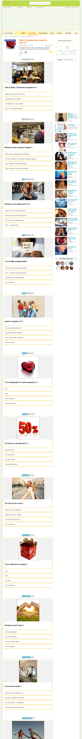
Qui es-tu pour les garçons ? (72, 144)
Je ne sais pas (9, 282)
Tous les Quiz (8, 33)
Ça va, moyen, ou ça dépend (14, 702)
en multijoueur (39, 7)
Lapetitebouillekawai (72, 127)
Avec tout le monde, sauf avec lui (16, 215)
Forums (59, 33)
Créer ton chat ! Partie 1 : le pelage (72, 173)
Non (6, 394)
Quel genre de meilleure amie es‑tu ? (72, 135)
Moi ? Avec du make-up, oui (14, 693)
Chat (76, 33)
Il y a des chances (11, 637)
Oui (6, 389)
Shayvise (50, 45)
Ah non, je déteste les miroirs (14, 698)
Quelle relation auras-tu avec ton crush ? (72, 210)
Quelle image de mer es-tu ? (73, 200)
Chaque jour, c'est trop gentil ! (14, 277)
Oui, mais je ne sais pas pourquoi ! (16, 268)
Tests (32, 33)
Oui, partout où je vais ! (12, 519)
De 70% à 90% (10, 459)
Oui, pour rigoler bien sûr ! (13, 328)
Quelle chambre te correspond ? (73, 219)
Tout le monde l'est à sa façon (14, 707)
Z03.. (69, 138)
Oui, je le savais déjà (12, 641)
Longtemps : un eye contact (14, 104)
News (23, 33)
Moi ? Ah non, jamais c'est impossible (17, 154)
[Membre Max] (59, 265)
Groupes (68, 33)
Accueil (6, 36)
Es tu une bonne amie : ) (72, 125)
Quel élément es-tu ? (72, 247)
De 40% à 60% (10, 455)
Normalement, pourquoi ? (13, 99)
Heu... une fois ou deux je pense (15, 273)
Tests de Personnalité (14, 36)
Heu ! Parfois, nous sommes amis (16, 163)
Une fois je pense (10, 403)
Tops (52, 33)
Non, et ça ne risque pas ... (14, 510)
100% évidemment (11, 464)
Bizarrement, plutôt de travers (14, 94)
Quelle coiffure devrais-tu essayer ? (72, 192)
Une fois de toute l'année (13, 515)
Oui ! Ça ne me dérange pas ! (14, 220)
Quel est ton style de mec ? (72, 238)
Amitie (20, 55)
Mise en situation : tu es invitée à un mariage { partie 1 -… (73, 116)
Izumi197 (70, 121)
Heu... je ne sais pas (11, 225)
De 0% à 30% (9, 450)
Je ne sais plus (10, 398)
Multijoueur (43, 33)
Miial (69, 146)
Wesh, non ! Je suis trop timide (15, 211)
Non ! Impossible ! (11, 632)
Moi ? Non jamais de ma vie (14, 337)
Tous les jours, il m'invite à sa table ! (16, 168)
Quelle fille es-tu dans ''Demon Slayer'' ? (73, 163)
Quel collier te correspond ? (72, 181)
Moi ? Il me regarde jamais (13, 108)
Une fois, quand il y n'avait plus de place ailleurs (20, 159)
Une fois (8, 580)
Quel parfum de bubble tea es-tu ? (72, 229)
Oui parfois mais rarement (13, 333)
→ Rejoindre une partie (71, 7)
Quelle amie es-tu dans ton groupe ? (72, 154)
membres (28, 7)
